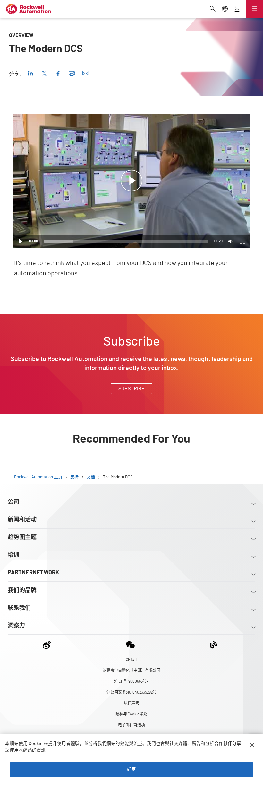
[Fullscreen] (242, 241)
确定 (131, 769)
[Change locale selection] (225, 9)
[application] (131, 181)
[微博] (48, 644)
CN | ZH (131, 659)
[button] (131, 181)
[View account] (237, 9)
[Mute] (230, 241)
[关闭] (252, 745)
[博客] (214, 644)
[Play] (20, 241)
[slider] (126, 241)
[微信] (130, 644)
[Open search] (213, 9)
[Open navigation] (254, 9)
